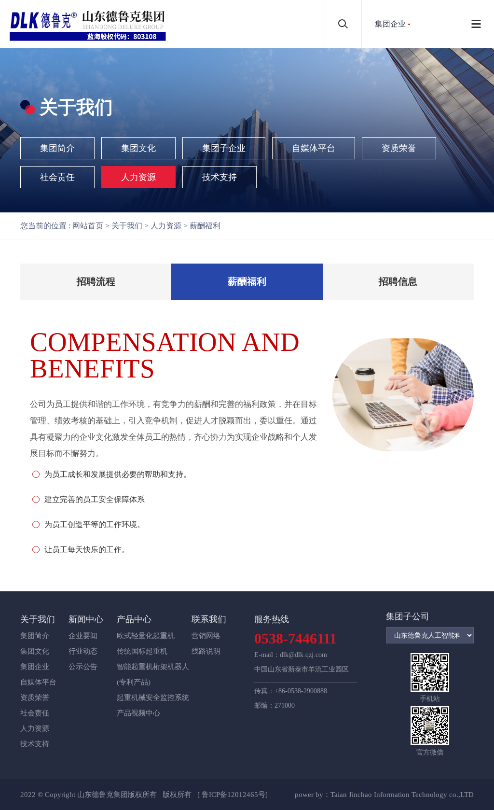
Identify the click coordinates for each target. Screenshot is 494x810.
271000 (284, 705)
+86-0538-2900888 (300, 691)
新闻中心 (86, 619)
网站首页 (87, 226)
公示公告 (83, 666)
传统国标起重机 (142, 651)
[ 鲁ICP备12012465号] (232, 794)
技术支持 (219, 177)
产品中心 (134, 619)
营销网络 (206, 636)
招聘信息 (398, 281)
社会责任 (57, 177)
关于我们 (126, 226)
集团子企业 (224, 148)
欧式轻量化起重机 (146, 636)
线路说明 (206, 651)
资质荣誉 (399, 148)
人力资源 (138, 177)
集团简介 (57, 148)
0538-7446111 (295, 638)
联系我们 (209, 619)
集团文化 (138, 148)
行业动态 (83, 651)
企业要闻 (83, 636)
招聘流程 (96, 281)
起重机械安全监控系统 (153, 697)
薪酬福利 (205, 226)
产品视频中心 (138, 713)
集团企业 (390, 24)
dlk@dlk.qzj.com (303, 654)
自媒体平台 (313, 148)
